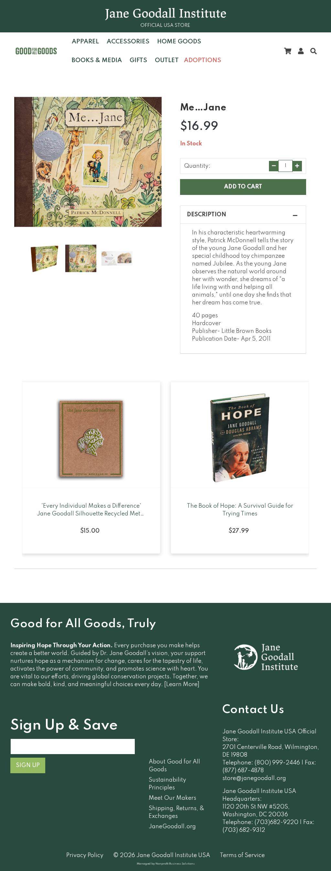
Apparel (85, 42)
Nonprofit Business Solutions (175, 863)
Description (206, 215)
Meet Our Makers (172, 798)
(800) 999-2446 (277, 763)
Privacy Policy (84, 855)
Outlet (167, 60)
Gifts (138, 60)
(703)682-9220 (276, 822)
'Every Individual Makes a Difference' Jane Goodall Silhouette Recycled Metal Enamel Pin (91, 510)
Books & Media (97, 60)
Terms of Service (242, 855)
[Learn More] (181, 684)
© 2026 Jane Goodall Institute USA (161, 855)
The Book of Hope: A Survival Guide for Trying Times (240, 510)
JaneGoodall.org (172, 827)
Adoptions (202, 60)
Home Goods (179, 42)
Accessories (128, 42)
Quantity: (197, 166)
